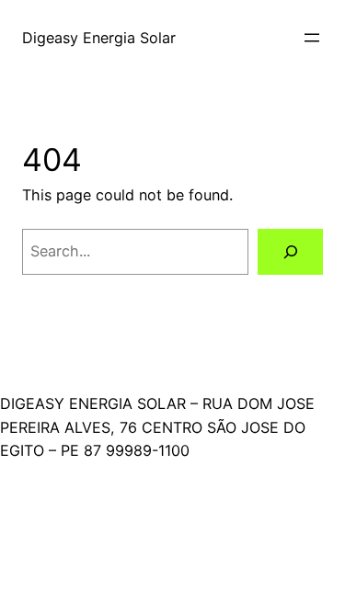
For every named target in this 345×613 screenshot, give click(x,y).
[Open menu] (312, 38)
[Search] (290, 252)
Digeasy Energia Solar (99, 37)
